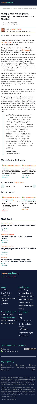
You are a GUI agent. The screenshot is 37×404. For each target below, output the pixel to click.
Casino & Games (22, 8)
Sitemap (21, 309)
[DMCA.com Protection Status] (30, 349)
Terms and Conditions (26, 293)
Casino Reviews (6, 8)
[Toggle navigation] (33, 2)
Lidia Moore (5, 177)
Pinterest (10, 281)
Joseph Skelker (17, 29)
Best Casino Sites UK (25, 321)
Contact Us (4, 304)
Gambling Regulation (8, 323)
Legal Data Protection (26, 299)
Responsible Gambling (26, 296)
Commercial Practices (26, 302)
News (14, 8)
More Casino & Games (13, 160)
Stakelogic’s (26, 50)
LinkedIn (6, 281)
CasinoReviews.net (8, 345)
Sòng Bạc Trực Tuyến (26, 333)
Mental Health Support (26, 306)
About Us (4, 290)
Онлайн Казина (24, 336)
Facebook (19, 281)
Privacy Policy (23, 290)
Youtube (15, 281)
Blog (20, 318)
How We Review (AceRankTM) (6, 294)
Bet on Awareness (7, 315)
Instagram (23, 281)
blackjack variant (6, 42)
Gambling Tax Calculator (9, 320)
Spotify (27, 281)
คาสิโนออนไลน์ (23, 329)
